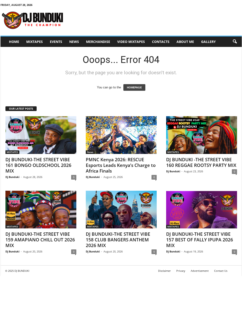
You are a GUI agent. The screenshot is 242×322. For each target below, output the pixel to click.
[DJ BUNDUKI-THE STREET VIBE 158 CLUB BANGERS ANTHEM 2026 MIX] (121, 209)
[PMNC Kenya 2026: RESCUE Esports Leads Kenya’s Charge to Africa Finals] (121, 135)
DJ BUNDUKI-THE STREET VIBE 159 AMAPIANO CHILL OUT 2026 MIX (40, 239)
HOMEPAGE (134, 87)
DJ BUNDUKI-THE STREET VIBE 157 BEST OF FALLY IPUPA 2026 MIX (199, 239)
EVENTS (56, 41)
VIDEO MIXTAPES (131, 41)
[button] (234, 42)
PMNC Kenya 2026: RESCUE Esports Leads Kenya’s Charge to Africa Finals (121, 165)
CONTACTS (160, 41)
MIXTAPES (34, 41)
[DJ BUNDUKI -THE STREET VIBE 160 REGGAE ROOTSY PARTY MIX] (201, 135)
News (74, 41)
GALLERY (208, 41)
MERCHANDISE (98, 41)
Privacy (180, 270)
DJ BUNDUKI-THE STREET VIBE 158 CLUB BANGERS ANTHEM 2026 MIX (118, 239)
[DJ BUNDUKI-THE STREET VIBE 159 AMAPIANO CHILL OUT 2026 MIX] (40, 209)
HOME (14, 41)
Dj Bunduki (12, 177)
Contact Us (220, 270)
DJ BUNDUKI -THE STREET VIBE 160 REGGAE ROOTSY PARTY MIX (201, 162)
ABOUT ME (185, 41)
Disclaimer (164, 270)
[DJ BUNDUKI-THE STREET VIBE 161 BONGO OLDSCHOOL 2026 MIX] (40, 135)
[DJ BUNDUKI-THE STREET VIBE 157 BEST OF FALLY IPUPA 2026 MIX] (201, 209)
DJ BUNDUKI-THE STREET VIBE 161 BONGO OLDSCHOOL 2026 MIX (38, 165)
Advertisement (200, 270)
